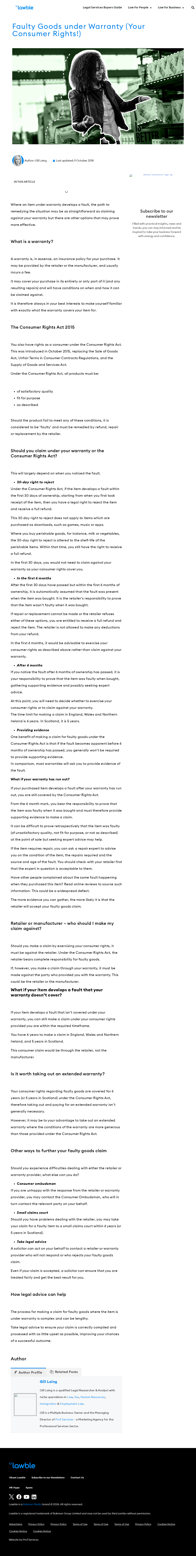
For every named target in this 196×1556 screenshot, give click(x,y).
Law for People (138, 7)
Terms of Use (80, 1524)
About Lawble (17, 1477)
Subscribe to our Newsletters (48, 1477)
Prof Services (64, 1419)
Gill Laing (48, 1382)
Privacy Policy (36, 1524)
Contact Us (77, 1477)
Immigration (48, 1403)
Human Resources (93, 1397)
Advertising (15, 1524)
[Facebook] (19, 1496)
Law (70, 1397)
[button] (193, 8)
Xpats (29, 1487)
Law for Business (169, 7)
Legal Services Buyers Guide (102, 7)
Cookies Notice (166, 1524)
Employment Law (71, 1403)
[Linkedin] (34, 1496)
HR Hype (14, 1487)
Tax (76, 1397)
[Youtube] (26, 1496)
